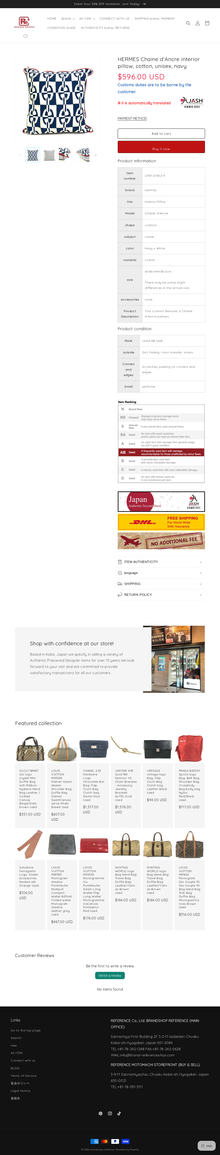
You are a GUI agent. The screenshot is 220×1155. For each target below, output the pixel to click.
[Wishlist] (25, 36)
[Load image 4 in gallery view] (82, 155)
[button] (68, 18)
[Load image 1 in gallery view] (33, 155)
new (14, 1045)
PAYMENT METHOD (132, 118)
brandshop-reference (102, 1149)
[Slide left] (19, 155)
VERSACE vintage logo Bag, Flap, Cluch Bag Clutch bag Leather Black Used (157, 781)
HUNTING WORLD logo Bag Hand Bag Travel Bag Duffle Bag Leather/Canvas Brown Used (126, 880)
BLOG (15, 1068)
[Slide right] (96, 155)
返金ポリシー (20, 1083)
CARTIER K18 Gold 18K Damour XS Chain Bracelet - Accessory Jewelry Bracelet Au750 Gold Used (126, 785)
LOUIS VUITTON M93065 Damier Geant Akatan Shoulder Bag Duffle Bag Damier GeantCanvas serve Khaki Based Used (61, 789)
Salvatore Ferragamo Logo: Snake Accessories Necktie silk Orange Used (29, 876)
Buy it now (161, 149)
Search (16, 1038)
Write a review (110, 975)
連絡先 (15, 1098)
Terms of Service (24, 1076)
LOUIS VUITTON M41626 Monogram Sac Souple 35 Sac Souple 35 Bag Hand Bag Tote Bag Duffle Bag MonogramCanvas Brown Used (189, 887)
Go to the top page (26, 1030)
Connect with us (23, 1060)
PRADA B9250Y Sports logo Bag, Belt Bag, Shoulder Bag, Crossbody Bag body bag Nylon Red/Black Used (189, 785)
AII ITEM (17, 1053)
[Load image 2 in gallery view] (49, 155)
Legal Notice (20, 1091)
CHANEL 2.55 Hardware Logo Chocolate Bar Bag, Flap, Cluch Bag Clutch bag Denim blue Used (93, 785)
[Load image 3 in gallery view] (66, 155)
